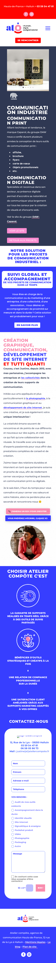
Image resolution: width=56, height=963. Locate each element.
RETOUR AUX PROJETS (22, 240)
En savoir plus (27, 325)
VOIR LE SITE (16, 230)
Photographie (22, 838)
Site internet (21, 822)
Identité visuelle (23, 818)
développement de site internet (22, 407)
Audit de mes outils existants (23, 804)
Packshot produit (24, 830)
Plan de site (30, 946)
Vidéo (18, 834)
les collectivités (30, 377)
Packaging (20, 842)
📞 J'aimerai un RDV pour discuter (27, 511)
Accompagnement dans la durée (27, 812)
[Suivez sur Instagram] (31, 14)
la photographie (35, 398)
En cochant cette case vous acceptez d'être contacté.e (24, 878)
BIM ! (40, 888)
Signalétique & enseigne (28, 826)
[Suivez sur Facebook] (26, 14)
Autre (18, 846)
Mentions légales (35, 942)
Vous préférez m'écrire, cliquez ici (27, 518)
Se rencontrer (28, 40)
